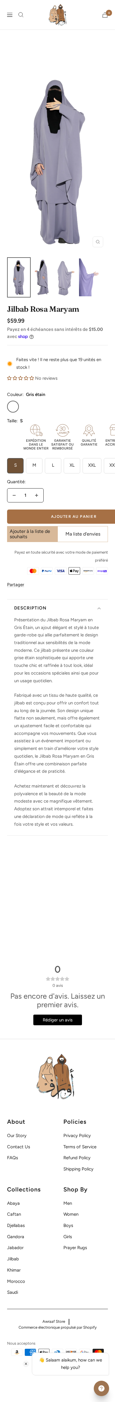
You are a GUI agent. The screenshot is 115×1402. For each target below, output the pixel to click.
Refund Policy (77, 1157)
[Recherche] (21, 14)
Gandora (15, 1236)
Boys (68, 1225)
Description (30, 608)
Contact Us (18, 1146)
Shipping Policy (78, 1169)
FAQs (12, 1157)
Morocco (16, 1281)
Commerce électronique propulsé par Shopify (58, 1327)
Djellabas (16, 1225)
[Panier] (105, 15)
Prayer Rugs (75, 1247)
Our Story (17, 1135)
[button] (20, 378)
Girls (67, 1236)
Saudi (12, 1292)
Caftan (14, 1214)
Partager (15, 584)
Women (70, 1214)
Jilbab (13, 1259)
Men (67, 1203)
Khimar (14, 1270)
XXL (92, 465)
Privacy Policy (77, 1135)
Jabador (15, 1247)
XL (72, 465)
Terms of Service (79, 1146)
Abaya (13, 1203)
